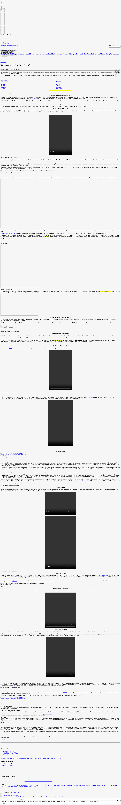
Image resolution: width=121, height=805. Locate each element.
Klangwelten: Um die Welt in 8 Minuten (56, 785)
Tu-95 (14, 685)
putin (45, 758)
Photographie (73, 54)
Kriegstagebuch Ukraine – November (10, 753)
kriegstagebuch (26, 758)
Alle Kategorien (14, 54)
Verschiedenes (114, 54)
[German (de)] (6, 42)
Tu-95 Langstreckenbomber (102, 575)
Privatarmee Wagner (86, 480)
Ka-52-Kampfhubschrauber (40, 631)
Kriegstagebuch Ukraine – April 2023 (10, 754)
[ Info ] (12, 792)
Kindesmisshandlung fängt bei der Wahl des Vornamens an (36, 785)
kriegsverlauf (32, 758)
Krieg (17, 758)
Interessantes (58, 54)
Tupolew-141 (14, 581)
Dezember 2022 (59, 88)
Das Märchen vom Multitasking (91, 785)
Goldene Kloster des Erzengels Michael (10, 233)
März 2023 (3, 85)
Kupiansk (37, 758)
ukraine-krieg (59, 758)
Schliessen (3, 803)
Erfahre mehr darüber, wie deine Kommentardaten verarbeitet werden (38, 781)
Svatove (69, 472)
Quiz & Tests (83, 54)
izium (11, 758)
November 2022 (4, 88)
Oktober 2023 (58, 81)
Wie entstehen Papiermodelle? (8, 785)
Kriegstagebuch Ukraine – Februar (10, 751)
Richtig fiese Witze (19, 786)
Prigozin (98, 163)
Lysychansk (41, 758)
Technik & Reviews (93, 54)
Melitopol (30, 474)
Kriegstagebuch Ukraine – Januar (9, 752)
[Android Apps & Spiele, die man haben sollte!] (60, 21)
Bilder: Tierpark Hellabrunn (19, 785)
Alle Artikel (3, 739)
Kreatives (66, 54)
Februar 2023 (58, 87)
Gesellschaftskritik (47, 54)
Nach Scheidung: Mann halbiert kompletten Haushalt (74, 785)
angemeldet (7, 778)
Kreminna (75, 472)
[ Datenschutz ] (17, 792)
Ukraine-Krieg (105, 54)
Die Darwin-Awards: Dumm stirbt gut (30, 786)
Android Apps (24, 54)
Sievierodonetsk (49, 758)
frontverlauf (3, 758)
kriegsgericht (20, 758)
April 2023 (58, 85)
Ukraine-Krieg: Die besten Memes (7, 763)
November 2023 (4, 80)
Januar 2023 (3, 87)
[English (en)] (6, 43)
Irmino (10, 348)
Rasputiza (92, 397)
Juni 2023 (58, 84)
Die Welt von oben (35, 54)
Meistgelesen (5, 54)
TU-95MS (34, 98)
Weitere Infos (16, 799)
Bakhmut (43, 163)
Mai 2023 (3, 84)
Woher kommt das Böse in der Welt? (105, 785)
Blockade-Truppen (48, 714)
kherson (13, 758)
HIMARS (7, 758)
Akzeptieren (21, 799)
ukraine (54, 758)
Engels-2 (36, 683)
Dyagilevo (12, 684)
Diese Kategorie (117, 739)
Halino (60, 590)
